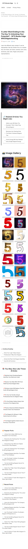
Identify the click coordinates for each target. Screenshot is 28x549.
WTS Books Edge (7, 3)
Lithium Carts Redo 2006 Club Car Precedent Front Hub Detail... (12, 434)
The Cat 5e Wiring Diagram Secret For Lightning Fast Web (13, 463)
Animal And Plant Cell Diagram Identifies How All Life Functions (14, 360)
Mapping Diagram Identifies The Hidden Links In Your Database (13, 454)
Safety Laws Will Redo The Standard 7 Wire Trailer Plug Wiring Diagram (13, 125)
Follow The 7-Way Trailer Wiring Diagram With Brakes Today (13, 468)
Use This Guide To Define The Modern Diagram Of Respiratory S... (13, 459)
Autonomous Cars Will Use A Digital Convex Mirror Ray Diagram (12, 444)
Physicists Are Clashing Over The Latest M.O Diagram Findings (13, 439)
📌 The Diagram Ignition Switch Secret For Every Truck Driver (13, 421)
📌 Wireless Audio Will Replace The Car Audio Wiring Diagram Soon (13, 389)
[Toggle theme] (16, 3)
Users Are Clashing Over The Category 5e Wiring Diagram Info (13, 449)
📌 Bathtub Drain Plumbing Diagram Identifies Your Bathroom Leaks (12, 376)
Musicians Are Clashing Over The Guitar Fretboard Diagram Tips (14, 133)
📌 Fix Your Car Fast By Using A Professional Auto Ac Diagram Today (13, 395)
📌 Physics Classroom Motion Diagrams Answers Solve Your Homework (13, 408)
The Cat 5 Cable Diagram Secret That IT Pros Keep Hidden (13, 473)
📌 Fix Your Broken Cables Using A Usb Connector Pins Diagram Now (13, 402)
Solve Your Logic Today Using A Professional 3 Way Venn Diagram (12, 353)
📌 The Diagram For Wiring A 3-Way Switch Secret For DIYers (12, 415)
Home (2, 12)
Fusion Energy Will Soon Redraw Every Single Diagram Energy (14, 140)
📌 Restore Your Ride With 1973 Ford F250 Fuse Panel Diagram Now (13, 382)
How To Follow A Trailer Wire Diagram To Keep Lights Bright (13, 478)
